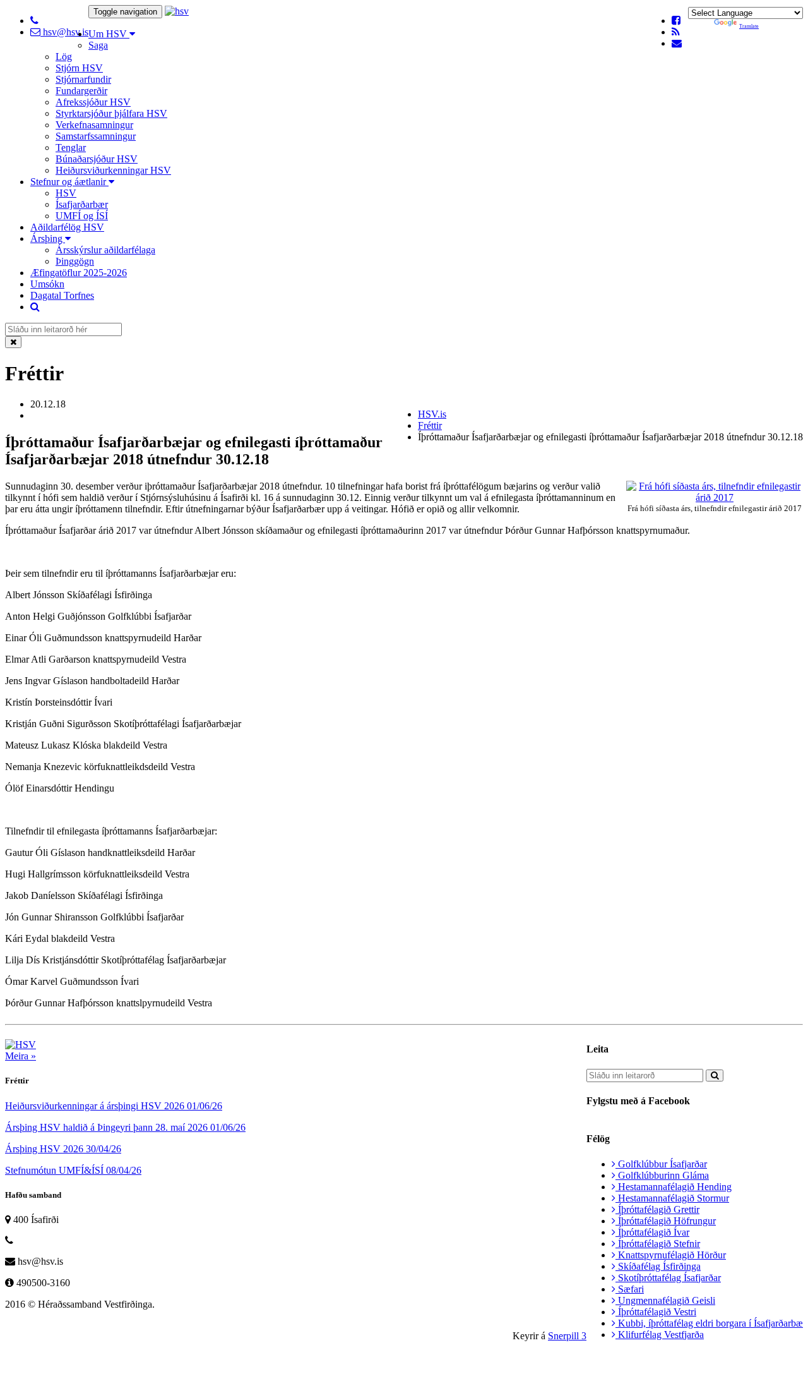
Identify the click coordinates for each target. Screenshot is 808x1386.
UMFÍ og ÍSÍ (82, 215)
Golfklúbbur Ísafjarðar (661, 1164)
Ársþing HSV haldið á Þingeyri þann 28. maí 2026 (125, 1127)
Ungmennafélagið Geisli (665, 1300)
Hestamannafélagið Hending (673, 1186)
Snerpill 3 (567, 1335)
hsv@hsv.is (64, 32)
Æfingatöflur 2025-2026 (78, 272)
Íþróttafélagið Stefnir (657, 1243)
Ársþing (47, 238)
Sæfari (629, 1289)
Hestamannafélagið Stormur (672, 1198)
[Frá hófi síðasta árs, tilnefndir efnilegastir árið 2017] (714, 497)
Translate (749, 26)
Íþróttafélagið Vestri (655, 1311)
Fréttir (430, 425)
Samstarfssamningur (96, 136)
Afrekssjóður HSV (93, 102)
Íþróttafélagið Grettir (657, 1209)
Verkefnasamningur (94, 124)
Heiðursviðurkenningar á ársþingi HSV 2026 (113, 1105)
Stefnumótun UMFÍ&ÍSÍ (73, 1170)
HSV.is (432, 414)
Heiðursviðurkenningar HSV (113, 170)
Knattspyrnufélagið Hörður (670, 1255)
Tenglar (71, 147)
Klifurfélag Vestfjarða (659, 1334)
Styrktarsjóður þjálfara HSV (111, 113)
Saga (98, 45)
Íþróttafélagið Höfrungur (665, 1220)
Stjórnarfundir (83, 79)
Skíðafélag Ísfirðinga (658, 1266)
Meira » (20, 1056)
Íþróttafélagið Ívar (652, 1232)
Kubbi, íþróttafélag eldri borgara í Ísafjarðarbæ (709, 1323)
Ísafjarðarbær (82, 204)
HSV (66, 193)
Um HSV (108, 33)
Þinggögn (75, 261)
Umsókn (47, 284)
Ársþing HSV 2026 (63, 1148)
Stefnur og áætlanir (69, 181)
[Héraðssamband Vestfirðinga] (177, 11)
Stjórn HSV (79, 68)
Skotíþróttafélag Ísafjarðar (668, 1277)
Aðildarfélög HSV (67, 227)
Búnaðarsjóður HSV (97, 159)
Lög (64, 56)
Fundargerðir (81, 90)
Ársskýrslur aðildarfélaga (105, 249)
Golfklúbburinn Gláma (662, 1175)
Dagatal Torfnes (62, 295)
